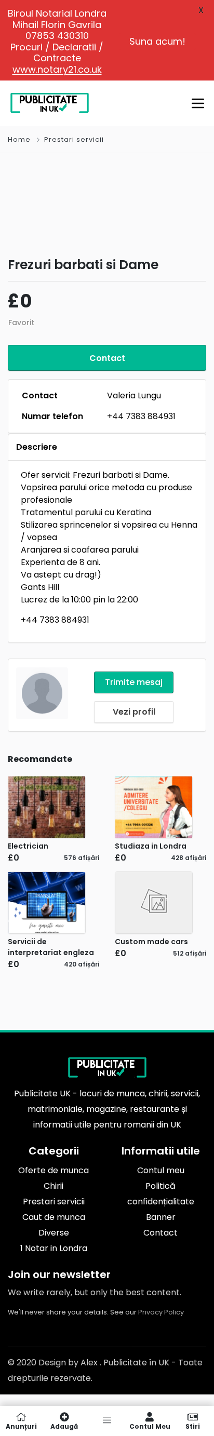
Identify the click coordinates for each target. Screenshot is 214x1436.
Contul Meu (149, 1426)
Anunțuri (21, 1426)
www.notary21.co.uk (57, 69)
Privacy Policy (161, 1312)
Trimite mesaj (134, 682)
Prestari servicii (74, 139)
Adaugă (64, 1426)
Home (19, 139)
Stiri (192, 1426)
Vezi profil (134, 712)
